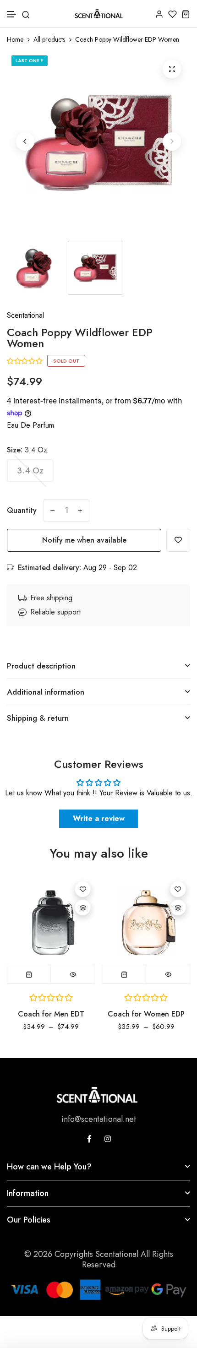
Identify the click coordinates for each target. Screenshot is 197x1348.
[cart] (185, 14)
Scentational (25, 315)
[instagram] (107, 1139)
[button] (12, 14)
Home (15, 39)
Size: (27, 450)
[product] (172, 69)
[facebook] (89, 1139)
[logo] (99, 13)
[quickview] (73, 974)
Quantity (22, 510)
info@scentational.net (98, 1119)
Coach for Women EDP (146, 1014)
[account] (159, 14)
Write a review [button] (99, 818)
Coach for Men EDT (51, 1014)
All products (49, 39)
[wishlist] (172, 14)
